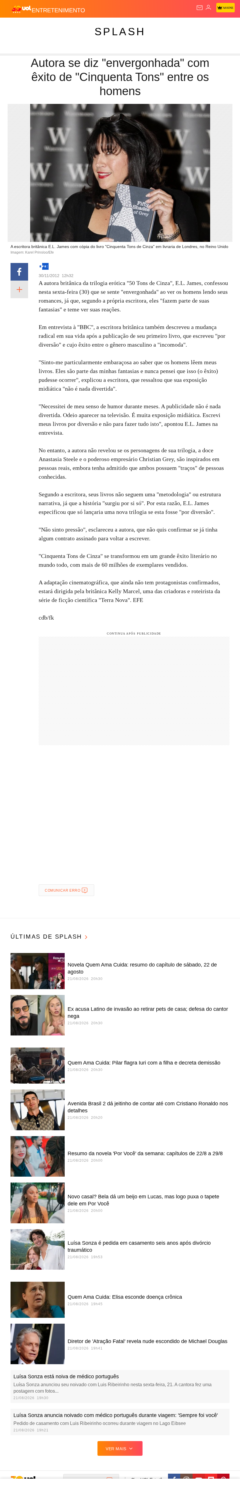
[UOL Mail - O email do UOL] (199, 7)
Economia (153, 27)
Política (106, 27)
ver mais (116, 1448)
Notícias (82, 27)
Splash (220, 27)
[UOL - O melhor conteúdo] (21, 9)
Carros (129, 27)
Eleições (58, 27)
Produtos (13, 27)
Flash (36, 27)
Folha (176, 27)
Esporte (197, 27)
